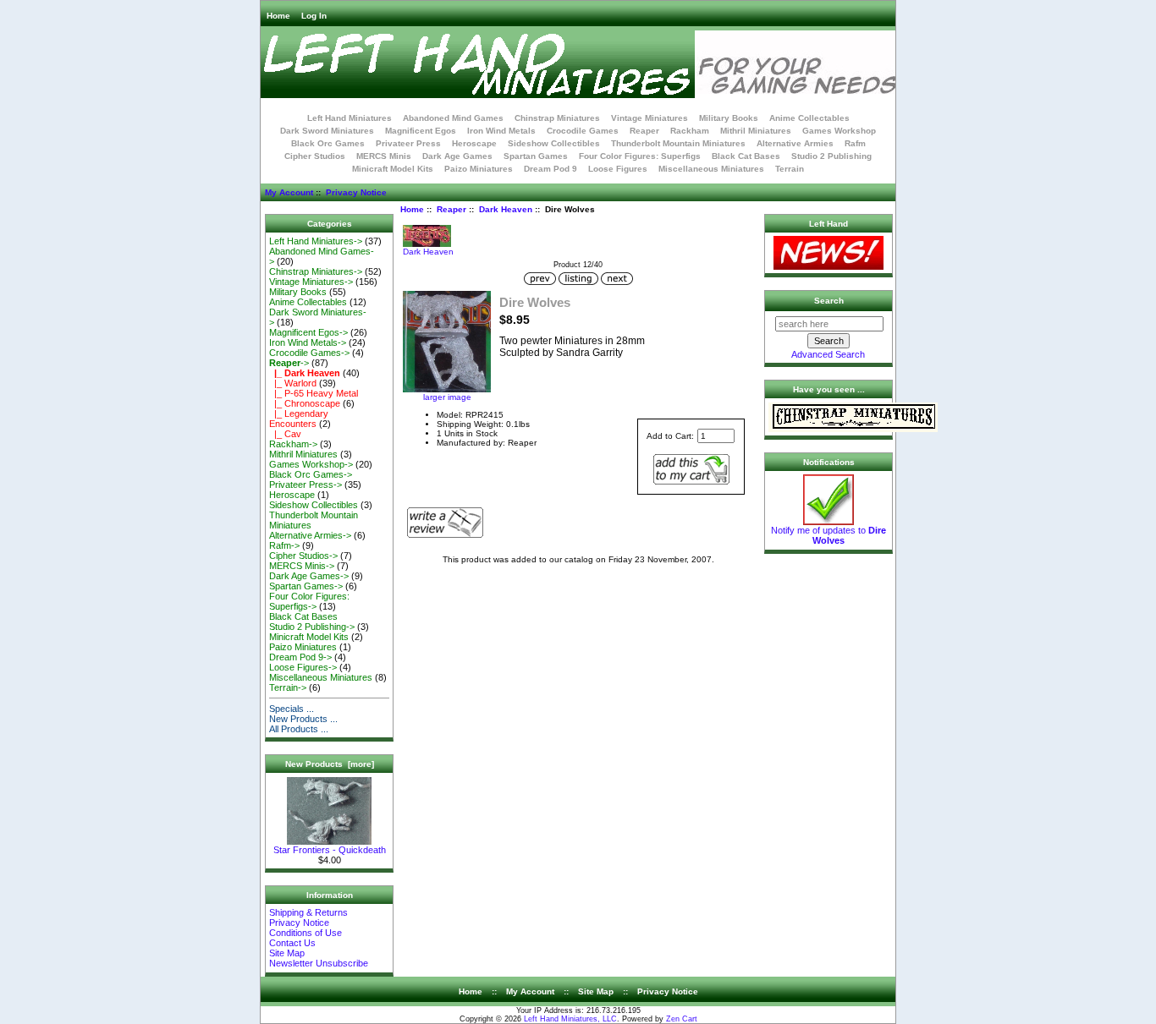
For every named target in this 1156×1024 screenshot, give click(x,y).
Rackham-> (293, 444)
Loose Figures (617, 168)
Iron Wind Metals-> (307, 342)
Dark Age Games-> (309, 576)
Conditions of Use (305, 933)
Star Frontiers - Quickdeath (329, 850)
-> (289, 363)
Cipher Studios (314, 156)
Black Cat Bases (746, 156)
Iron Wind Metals (501, 130)
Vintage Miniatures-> (311, 282)
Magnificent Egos (420, 130)
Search (829, 300)
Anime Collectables (809, 118)
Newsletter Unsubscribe (318, 963)
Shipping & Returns (308, 912)
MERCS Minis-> (301, 566)
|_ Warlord (293, 383)
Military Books (728, 118)
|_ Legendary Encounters (298, 418)
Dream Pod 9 (550, 168)
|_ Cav (285, 434)
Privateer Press (408, 143)
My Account (289, 192)
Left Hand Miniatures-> (315, 241)
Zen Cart (681, 1019)
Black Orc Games (328, 143)
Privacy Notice (356, 192)
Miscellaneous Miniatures (711, 168)
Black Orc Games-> (310, 474)
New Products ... (303, 719)
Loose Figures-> (303, 667)
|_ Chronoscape (304, 403)
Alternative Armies (795, 143)
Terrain (789, 168)
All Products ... (298, 729)
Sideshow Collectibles (554, 143)
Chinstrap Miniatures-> (315, 271)
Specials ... (291, 709)
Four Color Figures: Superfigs (640, 156)
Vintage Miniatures (649, 118)
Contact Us (292, 943)
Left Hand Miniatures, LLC (570, 1019)
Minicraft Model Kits (392, 168)
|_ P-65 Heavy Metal (313, 393)
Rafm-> (284, 545)
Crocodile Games (583, 130)
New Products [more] (329, 764)
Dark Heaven (505, 209)
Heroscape (474, 143)
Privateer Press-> (305, 484)
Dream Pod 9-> (300, 657)
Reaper (451, 209)
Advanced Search (828, 354)
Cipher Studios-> (303, 555)
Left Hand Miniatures (349, 118)
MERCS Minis (383, 156)
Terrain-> (287, 687)
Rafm (855, 143)
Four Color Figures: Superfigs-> (309, 601)
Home (278, 15)
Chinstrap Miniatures (557, 118)
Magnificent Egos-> (308, 332)
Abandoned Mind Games (453, 118)
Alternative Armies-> (310, 535)
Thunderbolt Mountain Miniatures (678, 143)
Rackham (689, 130)
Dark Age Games (457, 156)
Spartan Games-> (306, 586)
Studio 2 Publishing (831, 156)
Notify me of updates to (828, 535)
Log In (314, 15)
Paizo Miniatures (478, 168)
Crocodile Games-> (309, 353)
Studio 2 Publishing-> (312, 627)
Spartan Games (536, 156)
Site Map (287, 953)
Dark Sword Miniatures (327, 130)
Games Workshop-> (311, 464)
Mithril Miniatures (755, 130)
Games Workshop (839, 130)
